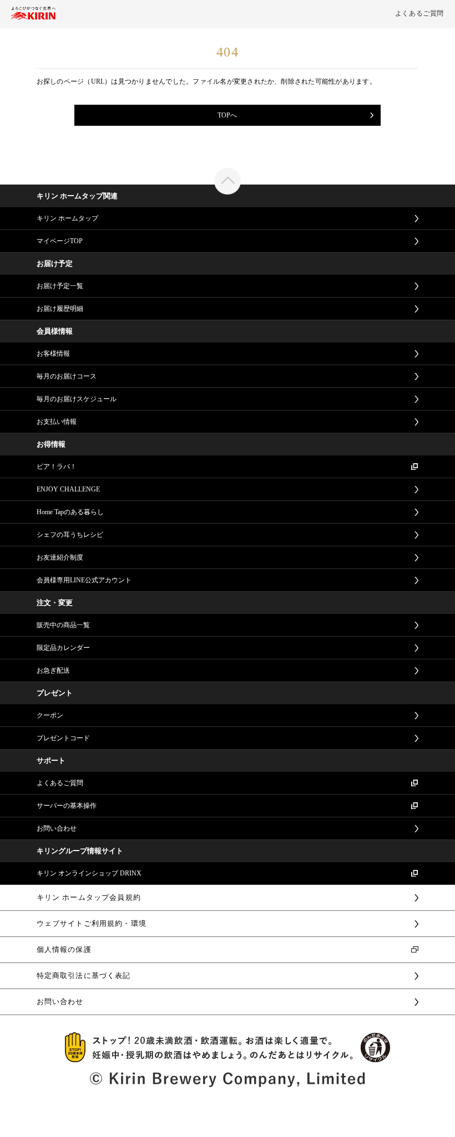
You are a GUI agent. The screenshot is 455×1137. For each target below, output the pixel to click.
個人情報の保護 (64, 949)
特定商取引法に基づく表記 (84, 975)
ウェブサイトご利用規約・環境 (91, 923)
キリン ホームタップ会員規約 (89, 897)
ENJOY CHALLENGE (68, 489)
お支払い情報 (57, 422)
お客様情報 (53, 353)
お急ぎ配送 (53, 670)
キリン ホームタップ (67, 218)
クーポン (50, 715)
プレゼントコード (63, 738)
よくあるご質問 (419, 13)
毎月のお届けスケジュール (77, 399)
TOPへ (227, 115)
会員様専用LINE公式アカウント (84, 580)
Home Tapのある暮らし (70, 512)
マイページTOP (60, 241)
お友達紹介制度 (60, 557)
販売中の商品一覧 (63, 625)
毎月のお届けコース (67, 376)
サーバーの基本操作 (67, 806)
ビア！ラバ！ (57, 466)
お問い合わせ (57, 828)
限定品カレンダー (63, 648)
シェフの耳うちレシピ (70, 535)
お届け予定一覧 (60, 286)
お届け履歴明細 (60, 309)
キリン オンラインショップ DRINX (89, 873)
